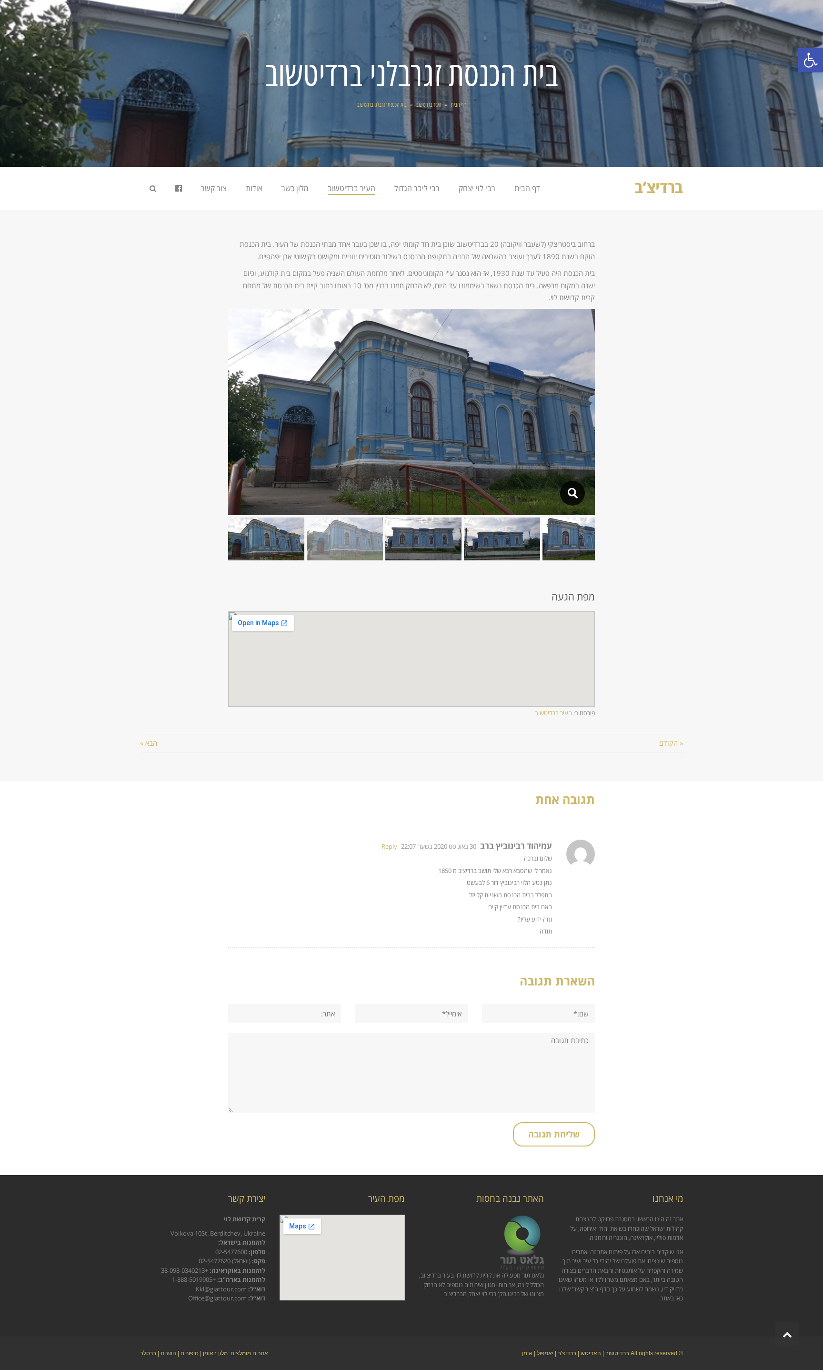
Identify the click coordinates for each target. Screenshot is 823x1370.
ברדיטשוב (617, 1353)
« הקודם (671, 743)
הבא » (148, 743)
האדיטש (591, 1353)
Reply (389, 846)
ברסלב (148, 1353)
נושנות (168, 1353)
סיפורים (190, 1353)
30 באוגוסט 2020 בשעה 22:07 (438, 846)
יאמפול (545, 1353)
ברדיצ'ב (567, 1353)
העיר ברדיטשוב (553, 713)
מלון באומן (215, 1353)
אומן (527, 1353)
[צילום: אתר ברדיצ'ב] (572, 493)
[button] (810, 60)
